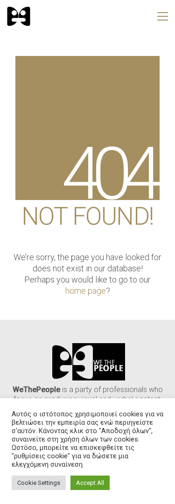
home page (85, 291)
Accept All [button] (90, 482)
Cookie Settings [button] (38, 482)
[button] (162, 16)
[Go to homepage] (18, 16)
